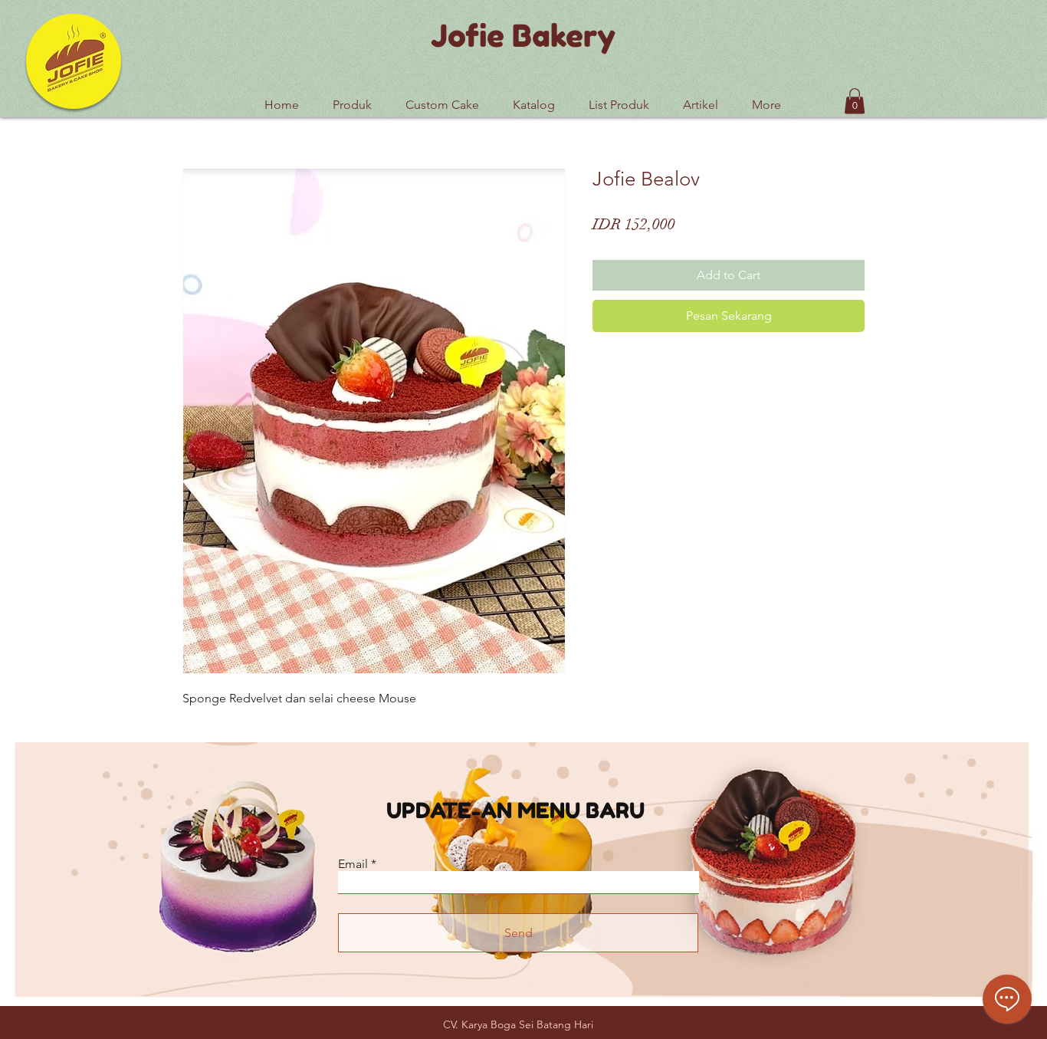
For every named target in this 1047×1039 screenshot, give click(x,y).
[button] (619, 98)
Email (353, 864)
